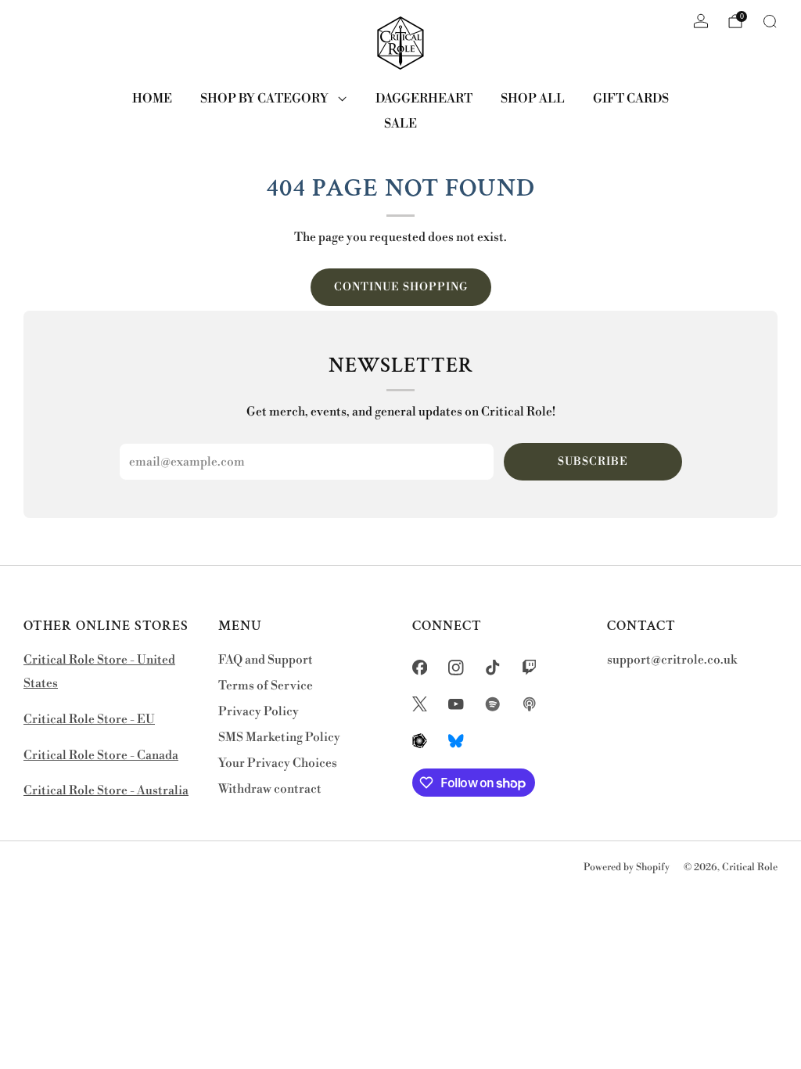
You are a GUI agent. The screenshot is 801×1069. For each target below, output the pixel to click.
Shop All (533, 98)
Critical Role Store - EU (89, 719)
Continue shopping (401, 287)
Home (152, 98)
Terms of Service (265, 685)
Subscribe (593, 462)
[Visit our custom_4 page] (456, 740)
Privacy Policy (258, 711)
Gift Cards (631, 98)
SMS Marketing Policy (279, 737)
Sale (400, 123)
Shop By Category (264, 98)
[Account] (701, 21)
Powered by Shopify (627, 867)
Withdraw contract (269, 789)
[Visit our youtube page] (456, 704)
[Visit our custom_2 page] (529, 704)
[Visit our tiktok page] (493, 667)
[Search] (770, 21)
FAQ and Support (265, 660)
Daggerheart (423, 98)
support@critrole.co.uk (672, 660)
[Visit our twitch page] (529, 667)
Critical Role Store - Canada (100, 755)
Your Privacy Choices (277, 763)
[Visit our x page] (419, 704)
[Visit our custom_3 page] (419, 740)
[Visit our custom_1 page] (493, 704)
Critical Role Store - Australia (106, 790)
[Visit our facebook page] (419, 667)
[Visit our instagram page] (456, 667)
